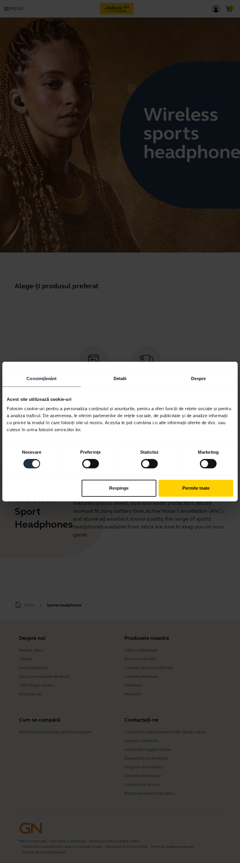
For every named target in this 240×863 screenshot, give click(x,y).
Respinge (118, 488)
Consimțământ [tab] (41, 378)
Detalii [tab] (120, 378)
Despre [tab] (198, 378)
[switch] (90, 463)
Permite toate (196, 488)
